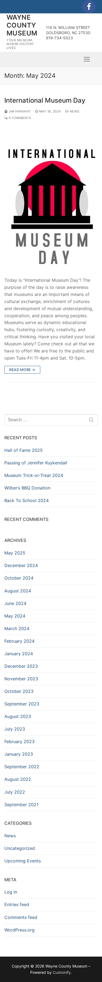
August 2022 (17, 779)
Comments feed (20, 917)
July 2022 (14, 792)
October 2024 (18, 578)
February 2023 (19, 741)
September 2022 (21, 766)
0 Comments (19, 118)
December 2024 (21, 565)
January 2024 (18, 653)
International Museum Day (44, 100)
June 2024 (15, 603)
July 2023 (14, 729)
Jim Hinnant (19, 111)
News (74, 111)
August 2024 (17, 591)
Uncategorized (19, 848)
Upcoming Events (22, 861)
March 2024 (16, 628)
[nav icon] (86, 59)
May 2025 (14, 553)
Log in (10, 892)
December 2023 (21, 666)
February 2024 (19, 641)
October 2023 (18, 691)
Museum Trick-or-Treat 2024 (33, 475)
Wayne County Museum (22, 25)
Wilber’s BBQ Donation (27, 488)
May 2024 (14, 616)
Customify (62, 972)
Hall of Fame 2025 (23, 450)
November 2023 (21, 678)
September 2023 (21, 704)
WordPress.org (19, 930)
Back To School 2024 (26, 500)
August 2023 (17, 716)
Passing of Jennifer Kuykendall (35, 462)
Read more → (22, 369)
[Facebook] (88, 6)
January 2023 (18, 754)
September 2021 (21, 804)
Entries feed (16, 904)
